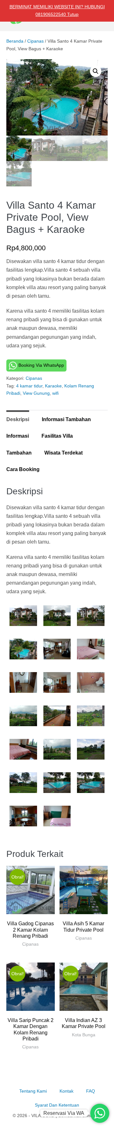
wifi (55, 393)
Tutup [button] (73, 14)
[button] (95, 71)
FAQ (90, 1091)
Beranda (14, 41)
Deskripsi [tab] (17, 419)
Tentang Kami (33, 1091)
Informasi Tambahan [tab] (66, 419)
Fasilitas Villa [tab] (57, 436)
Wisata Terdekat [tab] (63, 452)
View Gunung (36, 393)
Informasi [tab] (17, 436)
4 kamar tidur (29, 385)
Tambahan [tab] (19, 452)
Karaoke (53, 385)
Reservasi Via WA (63, 1113)
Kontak (66, 1091)
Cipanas (35, 41)
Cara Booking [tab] (23, 469)
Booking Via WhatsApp (41, 365)
